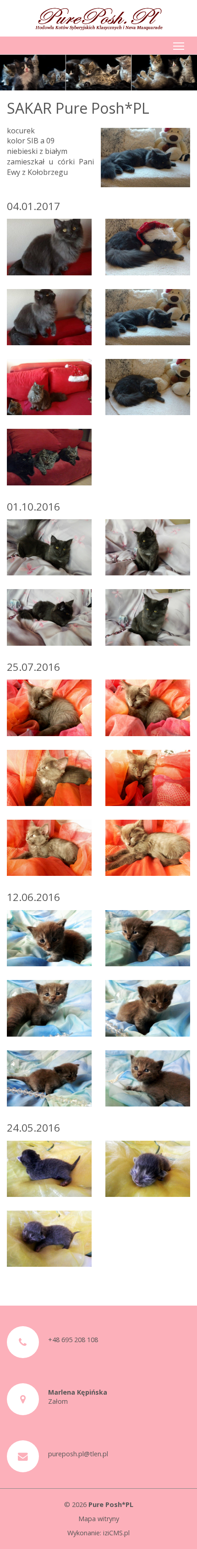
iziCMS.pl (116, 1532)
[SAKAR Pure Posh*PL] (49, 246)
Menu (179, 45)
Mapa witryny (98, 1518)
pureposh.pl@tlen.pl (78, 1453)
